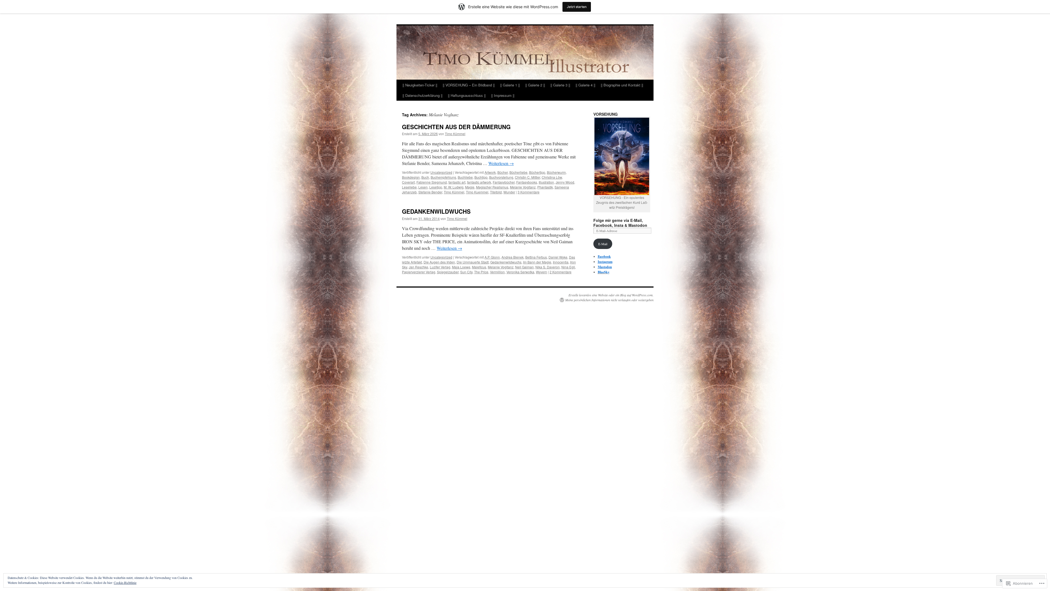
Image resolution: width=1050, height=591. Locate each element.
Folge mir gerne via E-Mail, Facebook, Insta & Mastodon (620, 223)
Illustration (546, 182)
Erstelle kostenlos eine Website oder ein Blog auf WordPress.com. (611, 295)
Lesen (423, 187)
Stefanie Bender (430, 192)
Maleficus (479, 267)
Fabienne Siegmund (431, 182)
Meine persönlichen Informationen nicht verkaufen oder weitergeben (609, 300)
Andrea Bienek (512, 257)
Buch (425, 177)
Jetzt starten (577, 7)
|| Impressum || (502, 95)
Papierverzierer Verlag (418, 272)
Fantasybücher (504, 182)
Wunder (509, 192)
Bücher (502, 172)
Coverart (408, 182)
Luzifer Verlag (440, 267)
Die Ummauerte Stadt (473, 262)
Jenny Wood (565, 182)
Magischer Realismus (492, 187)
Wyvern (541, 272)
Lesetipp (435, 187)
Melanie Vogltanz (523, 187)
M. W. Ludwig (453, 187)
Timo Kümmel (455, 133)
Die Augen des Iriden (439, 262)
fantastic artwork (479, 182)
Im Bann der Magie (537, 262)
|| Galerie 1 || (510, 85)
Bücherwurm (556, 172)
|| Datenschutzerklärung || (422, 95)
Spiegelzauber (448, 272)
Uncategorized (441, 172)
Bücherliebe (518, 172)
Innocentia (560, 262)
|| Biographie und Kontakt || (622, 85)
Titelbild (496, 192)
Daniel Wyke (558, 257)
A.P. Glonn (492, 257)
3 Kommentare (528, 192)
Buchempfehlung (443, 177)
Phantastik (545, 187)
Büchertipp (537, 172)
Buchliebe (465, 177)
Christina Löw (552, 177)
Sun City (466, 272)
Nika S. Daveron (547, 267)
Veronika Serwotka (520, 272)
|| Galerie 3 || (560, 85)
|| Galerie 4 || (585, 85)
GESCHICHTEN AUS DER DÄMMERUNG (456, 127)
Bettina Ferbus (536, 257)
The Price (481, 272)
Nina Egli (568, 267)
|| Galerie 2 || (535, 85)
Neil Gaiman (524, 267)
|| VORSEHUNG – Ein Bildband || (469, 85)
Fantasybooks (526, 182)
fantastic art (456, 182)
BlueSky (603, 272)
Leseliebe (409, 187)
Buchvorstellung (501, 177)
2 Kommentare (560, 272)
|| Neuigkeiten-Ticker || (419, 85)
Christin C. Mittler (527, 177)
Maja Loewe (461, 267)
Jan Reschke (418, 267)
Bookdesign (411, 177)
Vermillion (497, 272)
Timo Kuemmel (477, 192)
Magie (469, 187)
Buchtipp (481, 177)
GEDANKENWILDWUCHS (436, 211)
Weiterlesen (501, 163)
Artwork (490, 172)
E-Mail (602, 244)
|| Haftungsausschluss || (467, 95)
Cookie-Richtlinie (125, 582)
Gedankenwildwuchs (505, 262)
